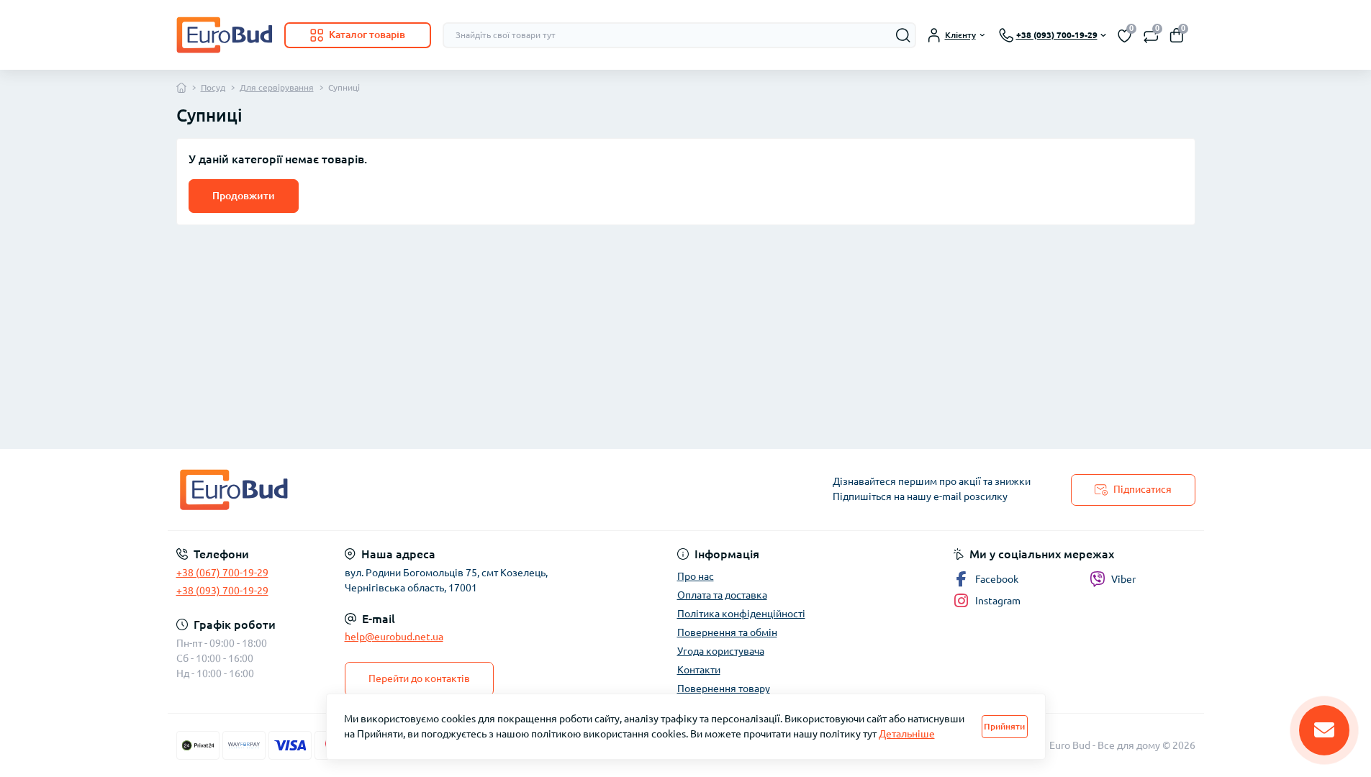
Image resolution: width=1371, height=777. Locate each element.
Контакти (698, 670)
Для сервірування (277, 87)
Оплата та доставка (722, 595)
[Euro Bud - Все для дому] (426, 489)
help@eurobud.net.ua (394, 636)
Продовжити (243, 195)
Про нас (695, 576)
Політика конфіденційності (741, 613)
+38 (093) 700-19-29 (222, 590)
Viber (1123, 579)
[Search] (903, 35)
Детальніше (907, 734)
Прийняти (1004, 726)
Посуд (213, 87)
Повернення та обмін (727, 632)
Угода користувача (720, 651)
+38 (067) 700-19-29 (222, 572)
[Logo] (224, 35)
